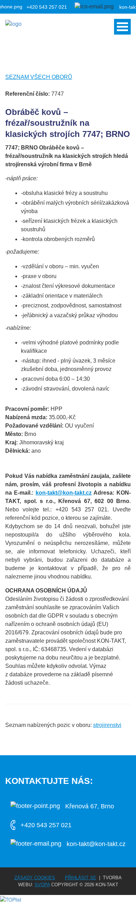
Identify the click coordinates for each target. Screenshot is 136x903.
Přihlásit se (80, 877)
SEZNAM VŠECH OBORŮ (38, 77)
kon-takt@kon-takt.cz (64, 493)
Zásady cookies (34, 877)
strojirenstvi (107, 725)
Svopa (42, 884)
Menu (122, 27)
